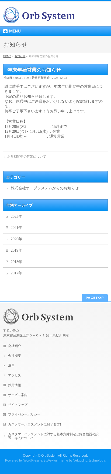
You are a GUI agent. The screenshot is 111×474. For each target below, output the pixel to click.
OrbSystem (49, 455)
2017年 (16, 273)
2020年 (16, 239)
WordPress (31, 460)
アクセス (14, 375)
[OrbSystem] (39, 17)
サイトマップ (17, 405)
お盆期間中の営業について (24, 156)
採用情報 (14, 385)
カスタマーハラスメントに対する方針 (35, 424)
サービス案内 (17, 395)
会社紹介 (14, 346)
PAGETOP (95, 298)
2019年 (16, 250)
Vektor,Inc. (80, 460)
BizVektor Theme (55, 460)
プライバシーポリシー (24, 414)
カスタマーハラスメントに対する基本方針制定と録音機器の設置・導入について (53, 436)
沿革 (11, 365)
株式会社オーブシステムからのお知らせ (45, 188)
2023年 (16, 217)
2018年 (16, 262)
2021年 (16, 228)
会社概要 (14, 356)
